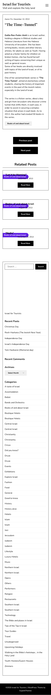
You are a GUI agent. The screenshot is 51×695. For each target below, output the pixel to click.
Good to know (11, 498)
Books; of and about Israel (19, 203)
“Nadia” (9, 233)
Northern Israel (12, 567)
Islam (7, 519)
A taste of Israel (12, 386)
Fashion (8, 482)
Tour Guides (10, 631)
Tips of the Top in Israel (16, 625)
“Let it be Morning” (16, 174)
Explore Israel (11, 477)
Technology (10, 615)
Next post (25, 150)
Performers (10, 588)
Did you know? (11, 450)
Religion (9, 594)
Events (8, 466)
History (8, 503)
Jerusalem (9, 535)
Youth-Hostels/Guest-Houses (19, 660)
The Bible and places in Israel (18, 620)
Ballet (7, 397)
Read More (25, 185)
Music (7, 562)
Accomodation (11, 391)
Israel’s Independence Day (17, 344)
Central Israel (11, 423)
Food (7, 487)
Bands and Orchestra (14, 402)
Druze (7, 455)
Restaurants (10, 599)
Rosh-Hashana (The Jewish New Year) (23, 332)
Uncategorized (11, 641)
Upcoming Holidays (14, 647)
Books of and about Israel (18, 123)
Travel (8, 636)
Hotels (8, 514)
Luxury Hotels (11, 556)
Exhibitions (10, 471)
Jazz (6, 530)
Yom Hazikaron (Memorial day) (19, 350)
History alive (11, 508)
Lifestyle (9, 551)
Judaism (8, 540)
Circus (8, 445)
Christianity (10, 434)
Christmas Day (12, 326)
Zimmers (9, 666)
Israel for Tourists (16, 4)
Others (8, 583)
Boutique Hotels (12, 413)
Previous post (25, 140)
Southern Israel (12, 604)
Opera (7, 578)
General (8, 493)
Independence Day (13, 338)
